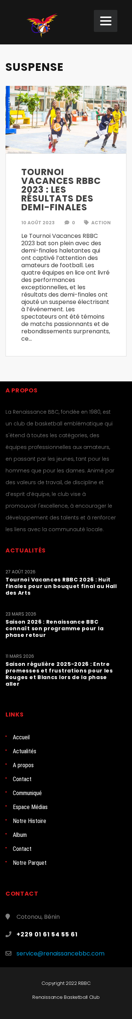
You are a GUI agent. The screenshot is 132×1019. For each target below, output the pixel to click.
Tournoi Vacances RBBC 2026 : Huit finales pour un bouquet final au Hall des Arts (61, 586)
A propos (23, 765)
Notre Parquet (30, 862)
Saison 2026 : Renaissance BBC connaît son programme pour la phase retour (54, 628)
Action (100, 223)
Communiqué (27, 793)
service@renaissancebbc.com (60, 953)
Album (20, 834)
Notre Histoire (29, 820)
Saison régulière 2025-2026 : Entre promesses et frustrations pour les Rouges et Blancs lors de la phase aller (59, 674)
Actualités (24, 751)
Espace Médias (30, 807)
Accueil (21, 737)
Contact (22, 779)
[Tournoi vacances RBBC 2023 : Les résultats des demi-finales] (66, 119)
